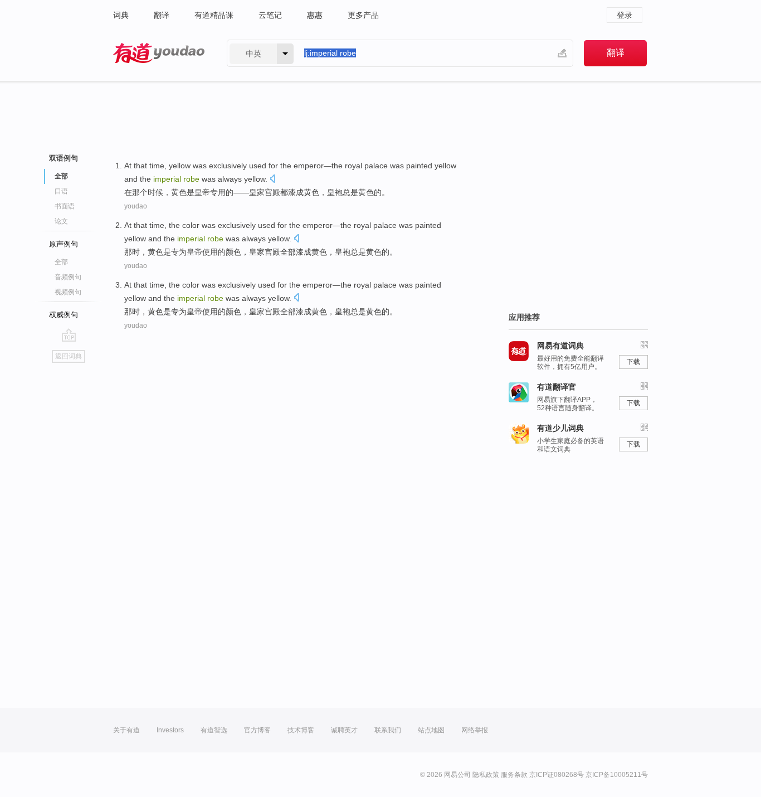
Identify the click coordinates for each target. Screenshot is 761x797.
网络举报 (474, 730)
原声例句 (63, 244)
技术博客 (300, 730)
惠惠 (315, 15)
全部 (61, 262)
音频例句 (68, 277)
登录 (624, 15)
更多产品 (363, 15)
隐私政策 (485, 775)
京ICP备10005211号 (617, 775)
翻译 (161, 15)
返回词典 (68, 356)
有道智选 (214, 730)
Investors (170, 730)
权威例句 (63, 314)
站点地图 (431, 730)
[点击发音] (272, 180)
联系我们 (387, 730)
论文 (61, 221)
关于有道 (126, 730)
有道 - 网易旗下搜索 (158, 53)
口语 (61, 191)
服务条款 (514, 775)
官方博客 (257, 730)
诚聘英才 (344, 730)
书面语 (65, 206)
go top (69, 335)
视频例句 (68, 292)
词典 (121, 15)
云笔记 (270, 15)
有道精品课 (213, 15)
